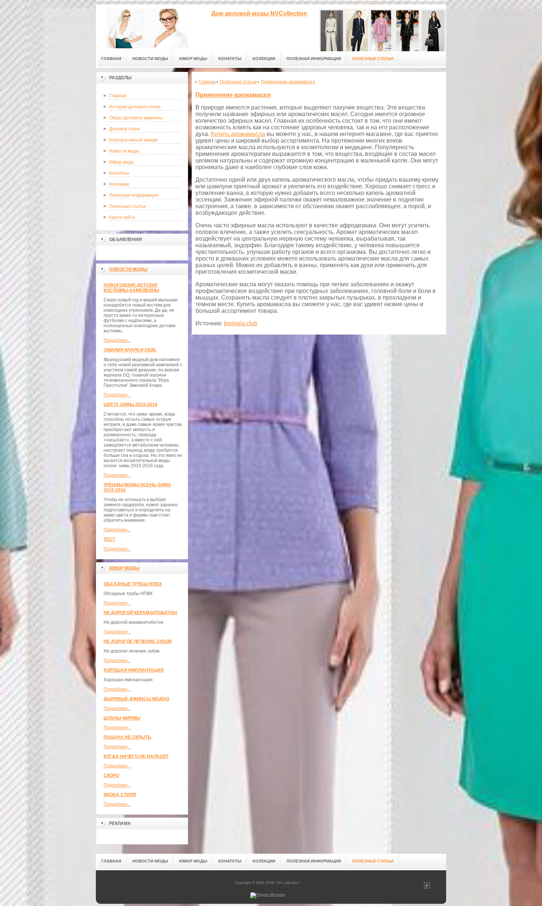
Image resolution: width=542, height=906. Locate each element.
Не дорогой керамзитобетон (140, 612)
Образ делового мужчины (136, 117)
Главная (117, 95)
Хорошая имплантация (134, 670)
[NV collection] (147, 26)
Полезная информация (134, 195)
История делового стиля (135, 106)
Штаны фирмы (122, 718)
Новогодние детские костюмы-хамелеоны (131, 288)
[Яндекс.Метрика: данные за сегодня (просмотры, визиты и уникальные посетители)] (267, 895)
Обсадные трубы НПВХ (133, 584)
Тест (109, 539)
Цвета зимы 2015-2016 (130, 404)
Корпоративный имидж (133, 140)
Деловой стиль (124, 129)
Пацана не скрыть (127, 737)
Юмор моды (121, 162)
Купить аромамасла (238, 134)
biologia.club (240, 323)
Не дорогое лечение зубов (138, 641)
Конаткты (119, 173)
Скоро (111, 775)
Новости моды (124, 151)
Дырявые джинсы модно (136, 699)
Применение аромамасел (233, 95)
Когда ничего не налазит (136, 756)
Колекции (119, 184)
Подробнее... (117, 340)
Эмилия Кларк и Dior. (130, 350)
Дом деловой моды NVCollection (259, 13)
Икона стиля (120, 794)
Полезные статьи (127, 206)
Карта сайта (122, 217)
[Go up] (427, 887)
